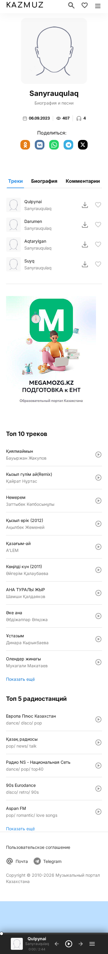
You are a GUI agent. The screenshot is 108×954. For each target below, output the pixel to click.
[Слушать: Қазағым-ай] (98, 546)
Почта (22, 861)
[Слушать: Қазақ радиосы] (98, 742)
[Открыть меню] (98, 5)
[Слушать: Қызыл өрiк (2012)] (98, 523)
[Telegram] (68, 145)
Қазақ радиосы (22, 739)
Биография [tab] (44, 181)
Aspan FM (16, 808)
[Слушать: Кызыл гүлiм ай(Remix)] (98, 477)
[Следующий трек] (80, 943)
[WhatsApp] (54, 145)
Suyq (29, 260)
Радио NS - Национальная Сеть (38, 762)
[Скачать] (85, 205)
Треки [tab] (15, 181)
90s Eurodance (21, 785)
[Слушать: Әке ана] (98, 616)
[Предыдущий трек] (56, 943)
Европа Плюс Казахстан (31, 715)
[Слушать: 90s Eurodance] (98, 788)
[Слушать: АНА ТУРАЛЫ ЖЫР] (98, 593)
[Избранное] (84, 5)
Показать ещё (20, 679)
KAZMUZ (25, 5)
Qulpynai (33, 201)
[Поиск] (71, 5)
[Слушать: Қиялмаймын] (98, 454)
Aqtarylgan (35, 241)
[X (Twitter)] (83, 145)
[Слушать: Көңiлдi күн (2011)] (98, 569)
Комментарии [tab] (83, 181)
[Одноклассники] (25, 145)
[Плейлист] (92, 943)
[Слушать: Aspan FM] (98, 811)
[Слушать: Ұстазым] (98, 639)
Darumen (33, 221)
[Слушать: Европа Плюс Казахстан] (98, 719)
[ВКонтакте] (39, 145)
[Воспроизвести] (13, 205)
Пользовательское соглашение (38, 847)
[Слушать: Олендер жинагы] (98, 662)
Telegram (52, 861)
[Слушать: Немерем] (98, 500)
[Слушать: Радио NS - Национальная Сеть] (98, 765)
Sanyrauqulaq (38, 208)
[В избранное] (98, 205)
